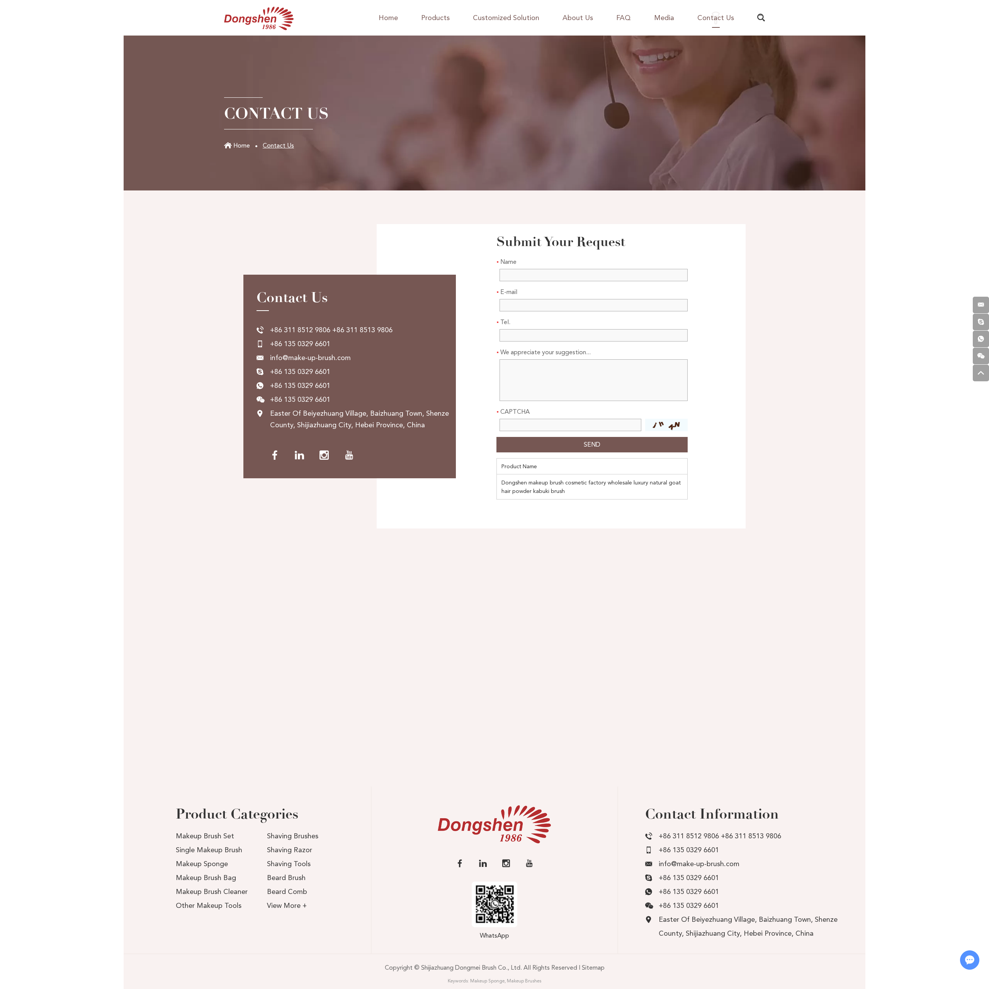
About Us (577, 18)
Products (435, 18)
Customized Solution (506, 18)
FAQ (623, 18)
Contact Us (715, 18)
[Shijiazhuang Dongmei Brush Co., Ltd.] (259, 18)
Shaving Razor (289, 850)
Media (664, 18)
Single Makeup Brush (209, 850)
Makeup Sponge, (488, 981)
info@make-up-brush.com (310, 357)
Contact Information (712, 814)
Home (388, 18)
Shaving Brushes (292, 836)
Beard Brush (286, 877)
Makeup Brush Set (205, 836)
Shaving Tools (289, 864)
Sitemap (593, 967)
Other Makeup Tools (208, 905)
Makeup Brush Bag (206, 877)
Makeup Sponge (202, 864)
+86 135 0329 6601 (300, 371)
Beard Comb (287, 891)
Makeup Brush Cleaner (212, 891)
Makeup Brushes (524, 981)
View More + (287, 905)
